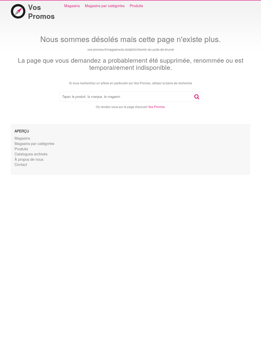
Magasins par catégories (105, 5)
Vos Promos (41, 11)
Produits (136, 5)
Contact (21, 164)
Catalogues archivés (31, 153)
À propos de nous (29, 159)
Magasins (72, 5)
